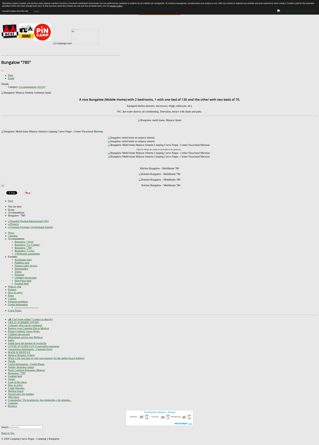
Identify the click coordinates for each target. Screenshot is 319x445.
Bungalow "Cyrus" (25, 250)
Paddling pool (22, 262)
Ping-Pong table (23, 280)
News (11, 232)
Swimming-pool (23, 259)
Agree (36, 11)
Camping (13, 235)
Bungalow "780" (24, 247)
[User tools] (2, 70)
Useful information (18, 304)
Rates (11, 295)
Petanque (19, 274)
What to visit (14, 286)
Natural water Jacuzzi (26, 265)
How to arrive (15, 292)
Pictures (12, 289)
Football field (22, 283)
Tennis (18, 271)
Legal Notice (15, 310)
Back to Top (7, 433)
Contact (12, 298)
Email (11, 78)
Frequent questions (18, 301)
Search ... (6, 427)
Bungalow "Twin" (24, 241)
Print (10, 75)
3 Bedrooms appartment (27, 253)
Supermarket (21, 268)
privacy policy (116, 6)
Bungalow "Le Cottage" (27, 244)
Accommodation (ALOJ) (32, 87)
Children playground (25, 277)
